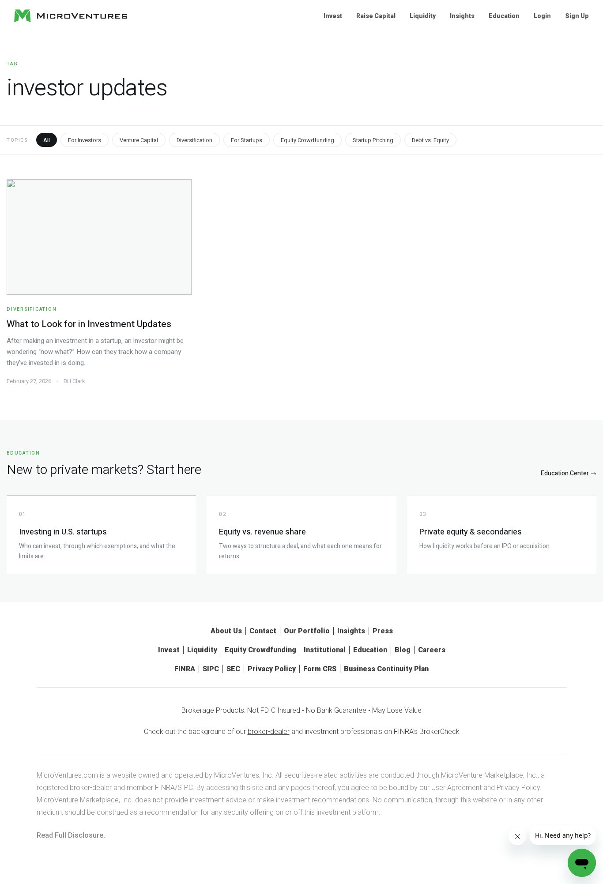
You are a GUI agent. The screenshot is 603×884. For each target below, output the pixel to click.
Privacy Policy (272, 669)
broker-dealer (269, 731)
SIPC (211, 669)
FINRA (184, 669)
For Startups (246, 140)
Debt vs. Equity (430, 140)
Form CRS (319, 669)
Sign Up (577, 15)
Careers (431, 650)
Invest (333, 15)
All (46, 140)
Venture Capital (139, 140)
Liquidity (423, 15)
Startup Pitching (373, 140)
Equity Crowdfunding (307, 140)
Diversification (194, 140)
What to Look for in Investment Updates (89, 324)
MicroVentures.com (67, 775)
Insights (462, 15)
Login (542, 15)
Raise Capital (376, 15)
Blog (403, 650)
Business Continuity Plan (386, 669)
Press (383, 631)
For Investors (84, 140)
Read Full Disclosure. (71, 835)
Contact (262, 631)
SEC (233, 669)
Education (504, 15)
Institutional (325, 650)
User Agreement (456, 787)
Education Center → (568, 473)
